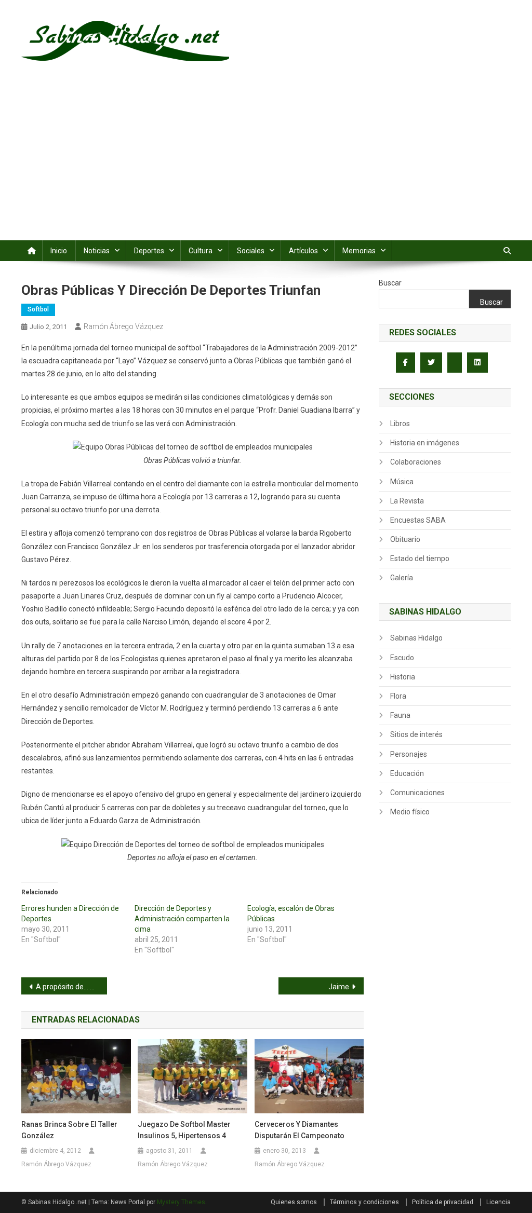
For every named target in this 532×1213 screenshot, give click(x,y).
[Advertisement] (266, 162)
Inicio (58, 251)
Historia (402, 677)
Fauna (400, 715)
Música (402, 482)
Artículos (303, 251)
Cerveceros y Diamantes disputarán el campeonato (299, 1130)
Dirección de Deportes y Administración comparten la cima (182, 918)
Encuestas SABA (418, 520)
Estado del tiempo (419, 558)
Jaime (338, 987)
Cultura (200, 251)
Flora (398, 696)
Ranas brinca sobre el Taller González (69, 1130)
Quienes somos (294, 1202)
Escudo (402, 657)
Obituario (405, 539)
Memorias (359, 251)
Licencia (498, 1202)
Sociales (250, 251)
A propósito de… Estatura (71, 987)
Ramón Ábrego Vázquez (123, 326)
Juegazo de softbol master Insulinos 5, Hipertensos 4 (184, 1130)
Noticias (97, 251)
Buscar (390, 283)
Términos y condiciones (364, 1202)
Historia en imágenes (424, 443)
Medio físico (410, 812)
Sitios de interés (416, 734)
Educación (407, 773)
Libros (400, 423)
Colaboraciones (415, 462)
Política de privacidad (442, 1202)
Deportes (149, 251)
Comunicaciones (417, 792)
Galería (401, 578)
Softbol (38, 309)
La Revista (407, 501)
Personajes (408, 754)
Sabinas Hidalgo (416, 638)
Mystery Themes (181, 1202)
